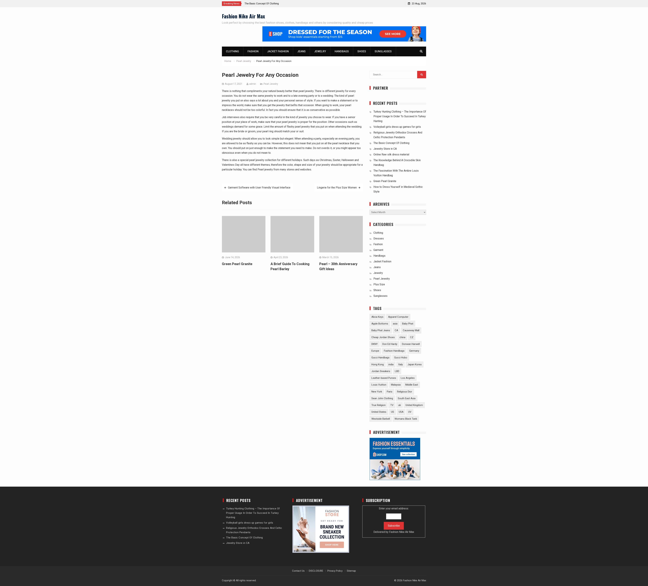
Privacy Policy (335, 571)
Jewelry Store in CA (385, 148)
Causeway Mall (411, 330)
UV (409, 411)
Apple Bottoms (379, 323)
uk (399, 405)
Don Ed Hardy (389, 344)
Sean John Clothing (382, 398)
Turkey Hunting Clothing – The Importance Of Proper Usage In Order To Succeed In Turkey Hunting (399, 116)
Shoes (361, 51)
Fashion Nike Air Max (243, 16)
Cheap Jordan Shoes (383, 337)
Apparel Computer (398, 316)
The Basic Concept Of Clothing (262, 3)
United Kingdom (414, 405)
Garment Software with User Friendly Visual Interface (259, 187)
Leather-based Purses (383, 377)
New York (376, 391)
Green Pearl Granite (237, 264)
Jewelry (320, 51)
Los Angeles (408, 377)
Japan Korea (415, 364)
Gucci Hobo (400, 357)
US (392, 411)
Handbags (342, 51)
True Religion (378, 405)
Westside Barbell (380, 418)
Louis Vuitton (378, 384)
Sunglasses (383, 51)
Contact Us (298, 571)
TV (392, 405)
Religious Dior (404, 391)
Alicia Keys (377, 316)
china (402, 337)
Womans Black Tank (406, 418)
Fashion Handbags (394, 350)
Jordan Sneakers (380, 371)
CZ (411, 337)
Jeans (301, 51)
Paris (389, 391)
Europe (375, 350)
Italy (400, 364)
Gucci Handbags (380, 357)
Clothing (232, 51)
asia (395, 323)
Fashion (253, 51)
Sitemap (351, 571)
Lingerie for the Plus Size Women (337, 187)
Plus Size (379, 284)
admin (252, 84)
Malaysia (396, 384)
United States (378, 411)
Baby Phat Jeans (380, 330)
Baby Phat (407, 323)
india (391, 364)
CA (396, 330)
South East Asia (406, 398)
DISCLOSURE (316, 571)
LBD (397, 371)
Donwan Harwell (411, 344)
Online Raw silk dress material (391, 154)
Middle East (411, 384)
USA (401, 411)
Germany (414, 350)
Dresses (378, 238)
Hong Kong (377, 364)
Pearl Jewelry (271, 84)
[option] (275, 3)
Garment (378, 250)
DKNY (374, 344)
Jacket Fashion (278, 51)
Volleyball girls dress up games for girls (397, 126)
